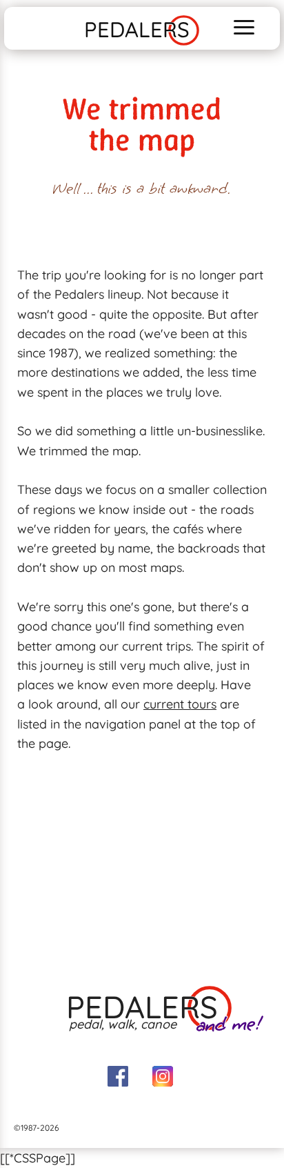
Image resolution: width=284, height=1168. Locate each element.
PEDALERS (137, 29)
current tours (179, 704)
